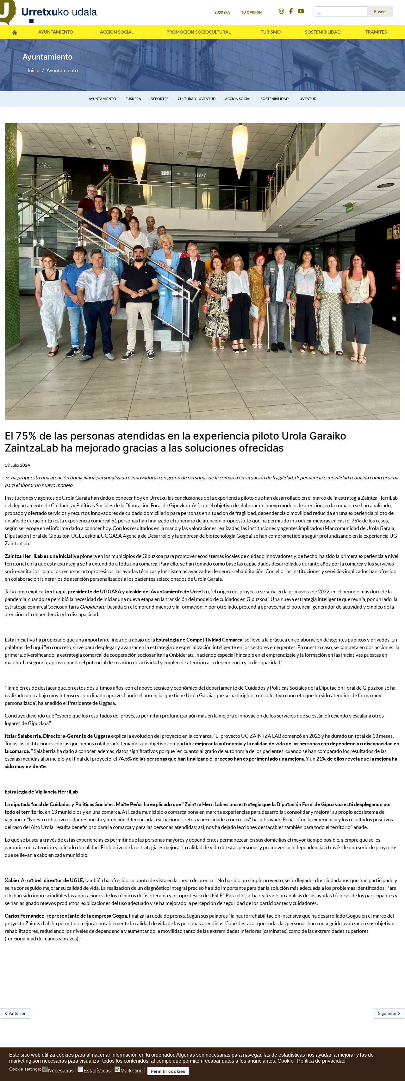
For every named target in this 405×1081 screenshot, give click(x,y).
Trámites (376, 32)
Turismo (271, 32)
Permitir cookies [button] (168, 1071)
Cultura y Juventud (196, 99)
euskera (222, 12)
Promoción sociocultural (198, 32)
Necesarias (61, 1070)
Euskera (133, 99)
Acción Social (117, 32)
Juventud (307, 99)
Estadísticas (97, 1070)
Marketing (132, 1070)
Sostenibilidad (322, 32)
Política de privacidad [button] (321, 1061)
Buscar (380, 11)
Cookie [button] (285, 1061)
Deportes (159, 99)
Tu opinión (251, 12)
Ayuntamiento (55, 32)
